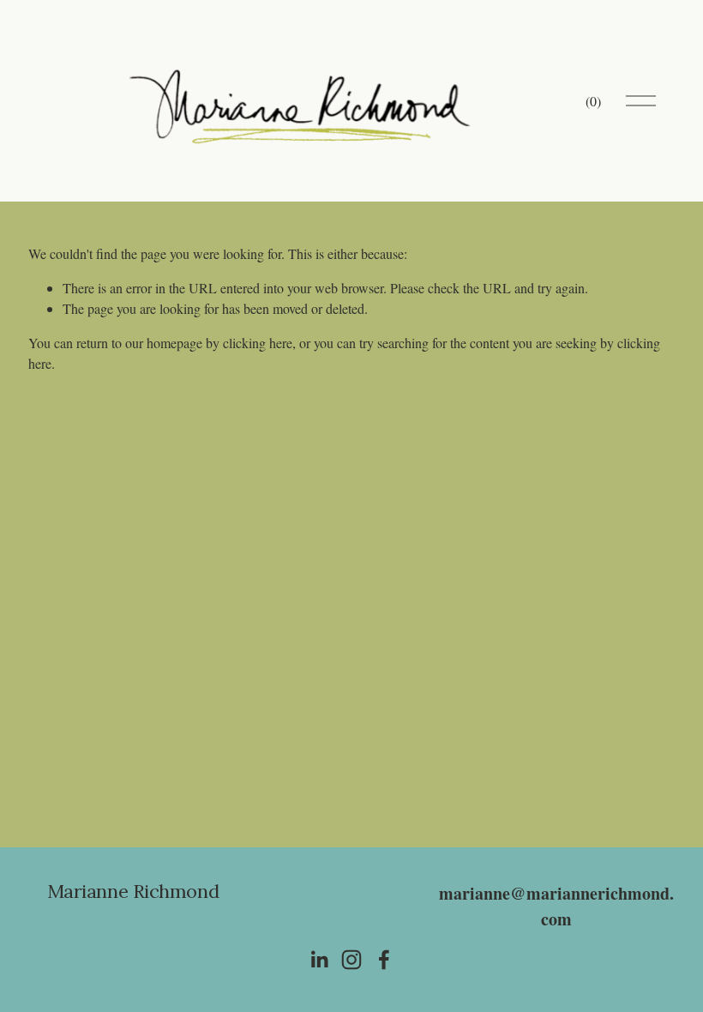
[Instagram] (351, 959)
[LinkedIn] (319, 959)
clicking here (257, 343)
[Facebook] (384, 959)
